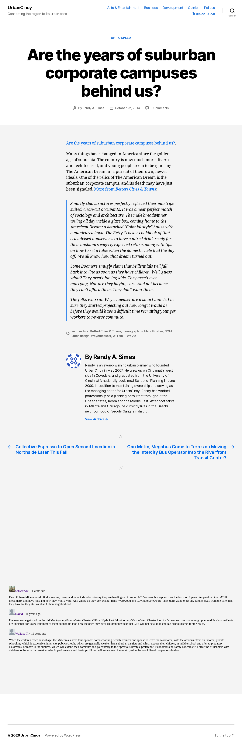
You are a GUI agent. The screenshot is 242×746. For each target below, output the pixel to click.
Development (173, 8)
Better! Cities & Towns (105, 331)
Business (151, 8)
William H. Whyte (124, 336)
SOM (168, 331)
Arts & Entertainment (123, 8)
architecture (79, 331)
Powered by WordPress (63, 735)
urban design (80, 336)
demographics (133, 331)
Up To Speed (121, 38)
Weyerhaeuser (101, 336)
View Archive (96, 419)
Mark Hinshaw (153, 331)
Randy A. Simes (93, 108)
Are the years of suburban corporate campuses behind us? (120, 143)
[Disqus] (121, 534)
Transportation (203, 13)
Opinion (193, 8)
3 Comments (159, 108)
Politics (209, 8)
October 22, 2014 (127, 108)
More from (125, 189)
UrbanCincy (20, 7)
